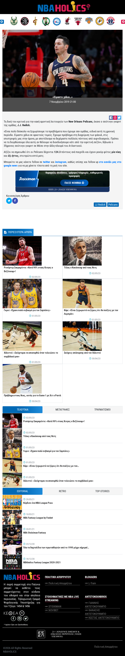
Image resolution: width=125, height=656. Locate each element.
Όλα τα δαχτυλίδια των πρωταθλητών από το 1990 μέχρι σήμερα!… (56, 547)
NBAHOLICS (9, 651)
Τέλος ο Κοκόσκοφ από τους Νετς (80, 267)
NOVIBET (53, 610)
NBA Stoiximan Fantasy (34, 532)
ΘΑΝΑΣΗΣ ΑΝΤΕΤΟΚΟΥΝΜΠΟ (95, 612)
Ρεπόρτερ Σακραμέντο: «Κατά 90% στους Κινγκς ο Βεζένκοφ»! (53, 421)
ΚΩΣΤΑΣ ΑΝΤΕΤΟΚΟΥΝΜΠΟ (104, 617)
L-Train (92, 583)
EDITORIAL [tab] (22, 491)
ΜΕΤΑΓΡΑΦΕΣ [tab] (63, 409)
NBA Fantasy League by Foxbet (38, 517)
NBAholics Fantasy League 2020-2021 (42, 562)
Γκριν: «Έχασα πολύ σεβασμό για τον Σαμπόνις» (27, 310)
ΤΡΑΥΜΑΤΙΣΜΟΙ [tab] (102, 409)
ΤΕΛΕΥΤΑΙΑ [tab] (22, 409)
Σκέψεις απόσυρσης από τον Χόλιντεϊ (82, 352)
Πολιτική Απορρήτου (60, 583)
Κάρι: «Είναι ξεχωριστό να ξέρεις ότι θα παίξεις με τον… (51, 465)
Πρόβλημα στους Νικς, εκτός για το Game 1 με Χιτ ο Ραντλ (32, 395)
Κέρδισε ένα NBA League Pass (38, 502)
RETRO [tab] (62, 491)
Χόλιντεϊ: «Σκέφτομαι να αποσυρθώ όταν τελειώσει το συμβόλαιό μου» (58, 480)
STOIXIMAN (55, 606)
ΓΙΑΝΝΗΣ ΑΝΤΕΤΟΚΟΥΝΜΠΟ (95, 604)
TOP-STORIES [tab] (102, 491)
